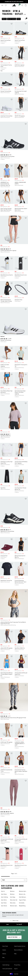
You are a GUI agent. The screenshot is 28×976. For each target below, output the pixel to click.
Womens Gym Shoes (22, 891)
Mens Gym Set (13, 900)
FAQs (15, 953)
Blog (3, 957)
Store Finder (5, 946)
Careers (4, 950)
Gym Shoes (4, 894)
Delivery (4, 953)
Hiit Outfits (21, 903)
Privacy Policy (17, 964)
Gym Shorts (4, 905)
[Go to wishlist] (5, 5)
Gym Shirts (4, 900)
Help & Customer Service (19, 946)
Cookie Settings (5, 964)
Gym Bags (12, 897)
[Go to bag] (25, 5)
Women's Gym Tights (22, 894)
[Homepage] (14, 6)
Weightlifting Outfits (22, 906)
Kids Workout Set (22, 897)
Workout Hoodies (12, 894)
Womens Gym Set (13, 906)
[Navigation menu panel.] (2, 5)
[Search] (22, 5)
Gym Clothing (4, 897)
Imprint (16, 968)
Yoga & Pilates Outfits (22, 900)
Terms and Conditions (7, 968)
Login (7, 924)
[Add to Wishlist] (11, 24)
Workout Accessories (13, 891)
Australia (16, 973)
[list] (11, 19)
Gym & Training (3, 891)
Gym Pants (4, 903)
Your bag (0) (19, 924)
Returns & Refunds (18, 950)
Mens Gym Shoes (12, 903)
